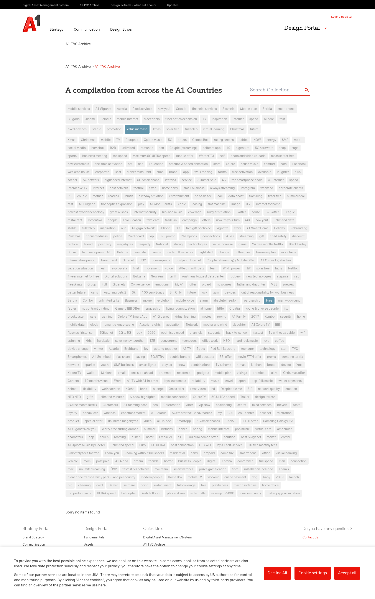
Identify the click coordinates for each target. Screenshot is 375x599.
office (266, 453)
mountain (161, 469)
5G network (91, 180)
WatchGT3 (206, 156)
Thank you (112, 453)
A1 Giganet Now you (82, 429)
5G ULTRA (158, 445)
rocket (271, 437)
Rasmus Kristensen (81, 333)
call (220, 196)
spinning (74, 341)
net (130, 164)
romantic (147, 148)
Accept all (347, 573)
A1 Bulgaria (87, 204)
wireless (109, 413)
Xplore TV (74, 373)
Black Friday (297, 244)
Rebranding (299, 228)
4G (224, 180)
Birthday (167, 429)
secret (241, 405)
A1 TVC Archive (79, 66)
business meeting (94, 156)
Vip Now (204, 405)
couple (82, 196)
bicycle (282, 405)
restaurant (75, 220)
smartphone (286, 109)
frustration (284, 413)
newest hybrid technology (86, 212)
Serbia (267, 109)
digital (211, 461)
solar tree (172, 129)
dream (138, 461)
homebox (97, 148)
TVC (295, 349)
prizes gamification (212, 469)
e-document (162, 485)
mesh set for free (282, 156)
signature (242, 148)
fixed (152, 188)
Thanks (284, 469)
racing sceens (224, 140)
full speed (266, 461)
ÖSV (114, 469)
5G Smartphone (148, 180)
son (161, 148)
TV (204, 119)
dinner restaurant (139, 172)
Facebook (299, 164)
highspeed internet (118, 180)
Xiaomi (90, 119)
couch (104, 437)
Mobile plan (248, 109)
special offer (93, 421)
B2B (113, 148)
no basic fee (203, 196)
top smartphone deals (247, 180)
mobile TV (195, 477)
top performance (79, 493)
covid (144, 485)
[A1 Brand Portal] (31, 23)
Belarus (105, 119)
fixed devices (77, 129)
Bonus (72, 252)
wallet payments (290, 381)
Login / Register (341, 16)
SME (285, 140)
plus (297, 172)
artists (182, 140)
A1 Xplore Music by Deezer (86, 445)
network (73, 365)
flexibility (89, 389)
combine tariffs (292, 357)
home (301, 316)
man (282, 461)
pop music (242, 429)
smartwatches (183, 469)
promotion (114, 129)
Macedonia (152, 119)
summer (149, 429)
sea (155, 405)
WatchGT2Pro (151, 493)
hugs (294, 148)
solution (229, 437)
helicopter (128, 493)
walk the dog (203, 172)
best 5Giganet (251, 437)
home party (170, 188)
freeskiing (75, 284)
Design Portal (302, 27)
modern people (151, 477)
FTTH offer (250, 421)
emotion (291, 389)
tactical (73, 244)
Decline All (277, 573)
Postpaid (132, 140)
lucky (279, 268)
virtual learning (213, 129)
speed (253, 119)
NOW (257, 140)
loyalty (72, 413)
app (186, 172)
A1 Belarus (158, 413)
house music (249, 164)
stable (96, 129)
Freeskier (165, 437)
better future (77, 292)
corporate (102, 172)
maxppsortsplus (245, 485)
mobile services (79, 109)
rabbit (298, 140)
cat (296, 276)
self (222, 156)
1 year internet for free (83, 276)
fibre (235, 469)
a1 (179, 437)
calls (94, 292)
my (220, 413)
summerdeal (296, 196)
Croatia (181, 109)
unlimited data (284, 220)
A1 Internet (276, 180)
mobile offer (184, 156)
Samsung (255, 196)
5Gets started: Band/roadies (192, 413)
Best (118, 172)
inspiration (219, 119)
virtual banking (286, 453)
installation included (258, 469)
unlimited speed (122, 445)
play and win (176, 493)
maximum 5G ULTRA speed (152, 156)
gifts (90, 397)
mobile (106, 140)
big (70, 485)
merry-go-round (289, 300)
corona (227, 461)
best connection (182, 445)
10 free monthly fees (262, 445)
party (194, 453)
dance (183, 429)
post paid (103, 461)
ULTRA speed (106, 493)
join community (250, 493)
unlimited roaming (92, 469)
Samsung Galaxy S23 (278, 421)
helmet (72, 389)
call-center (246, 413)
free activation (242, 172)
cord (99, 485)
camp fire (227, 453)
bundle (269, 119)
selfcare (129, 485)
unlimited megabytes (123, 421)
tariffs (222, 172)
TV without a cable (282, 333)
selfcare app (212, 148)
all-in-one (164, 421)
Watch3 (170, 180)
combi (285, 437)
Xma (299, 365)
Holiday (279, 228)
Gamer (113, 485)
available (264, 172)
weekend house (79, 172)
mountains (288, 252)
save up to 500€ (222, 493)
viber (189, 405)
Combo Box (200, 140)
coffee (279, 341)
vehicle (73, 461)
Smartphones (77, 357)
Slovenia (228, 109)
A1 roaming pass (135, 405)
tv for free (274, 196)
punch (136, 437)
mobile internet (127, 119)
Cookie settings (312, 573)
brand (173, 172)
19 (228, 148)
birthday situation (150, 196)
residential (177, 453)
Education (156, 164)
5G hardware (264, 148)
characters (75, 437)
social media (77, 148)
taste (296, 405)
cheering (84, 485)
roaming (120, 437)
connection (298, 461)
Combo (88, 300)
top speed (120, 156)
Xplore (230, 164)
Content (73, 381)
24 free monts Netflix (82, 405)
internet (238, 119)
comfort (269, 164)
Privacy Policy (142, 221)
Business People (189, 461)
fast (282, 119)
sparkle (90, 365)
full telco (191, 129)
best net (265, 413)
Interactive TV (77, 188)
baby (266, 477)
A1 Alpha (121, 461)
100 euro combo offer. (202, 437)
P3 (70, 196)
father (72, 308)
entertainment (179, 196)
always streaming (222, 188)
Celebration (171, 405)
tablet (243, 140)
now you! (164, 109)
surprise (282, 276)
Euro (142, 445)
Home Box (175, 477)
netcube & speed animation (188, 164)
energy (271, 140)
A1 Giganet (103, 109)
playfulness (220, 485)
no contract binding (96, 308)
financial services (204, 109)
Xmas (157, 129)
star (283, 349)
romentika (95, 220)
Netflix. (293, 268)
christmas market (133, 413)
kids (89, 341)
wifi (303, 333)
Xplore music (153, 140)
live (203, 485)
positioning (224, 405)
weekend (266, 188)
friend (88, 244)
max (71, 469)
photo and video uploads (247, 156)
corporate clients (291, 188)
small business (194, 188)
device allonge (78, 349)
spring (197, 429)
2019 (280, 477)
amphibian (284, 429)
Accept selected (222, 391)
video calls (198, 493)
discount (298, 236)
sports (72, 156)
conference (245, 461)
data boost (235, 196)
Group (91, 284)
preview (288, 284)
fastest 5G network (135, 469)
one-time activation (108, 164)
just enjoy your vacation (283, 493)
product (73, 421)
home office (270, 485)
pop (91, 437)
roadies (113, 196)
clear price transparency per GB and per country (101, 477)
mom (87, 461)
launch (294, 477)
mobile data (76, 325)
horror (168, 461)
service (187, 180)
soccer (72, 180)
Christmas (237, 129)
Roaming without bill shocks (144, 453)
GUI (230, 413)
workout (213, 477)
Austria (122, 109)
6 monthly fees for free (83, 453)
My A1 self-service (230, 445)
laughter (283, 172)
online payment (235, 477)
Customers (110, 405)
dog (254, 477)
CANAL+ (231, 421)
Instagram (247, 188)
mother (98, 196)
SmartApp (184, 421)
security (285, 316)
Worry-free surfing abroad (120, 429)
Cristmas (74, 236)
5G (170, 140)
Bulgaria (74, 119)
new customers (78, 164)
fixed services (142, 109)
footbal (138, 188)
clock (94, 325)
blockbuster (76, 316)
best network (119, 188)
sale (93, 316)
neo (140, 164)
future (254, 129)
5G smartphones (208, 421)
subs (160, 172)
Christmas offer (294, 373)
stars (216, 164)
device (286, 365)
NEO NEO (74, 397)
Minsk (129, 196)
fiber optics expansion (181, 119)
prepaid (209, 453)
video (147, 421)
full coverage (186, 485)
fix (286, 308)
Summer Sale (206, 180)
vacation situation (80, 268)
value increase (137, 129)
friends (153, 461)
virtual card (263, 429)
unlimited (128, 148)
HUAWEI (205, 445)
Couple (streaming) (183, 148)
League (290, 212)
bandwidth (90, 413)
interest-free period (81, 260)
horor (149, 437)
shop (282, 148)
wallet (91, 373)
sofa (284, 164)
